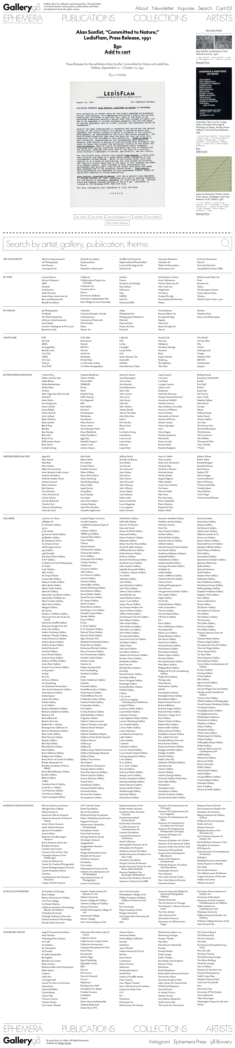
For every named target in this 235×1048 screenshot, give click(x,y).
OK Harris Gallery (167, 616)
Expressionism (88, 262)
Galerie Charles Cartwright (94, 724)
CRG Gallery (87, 571)
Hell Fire (85, 346)
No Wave (163, 292)
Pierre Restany (165, 503)
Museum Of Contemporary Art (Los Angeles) (173, 812)
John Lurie (124, 396)
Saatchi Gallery (166, 756)
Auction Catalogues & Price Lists (58, 326)
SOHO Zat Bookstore (168, 986)
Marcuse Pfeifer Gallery (131, 771)
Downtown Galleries (91, 295)
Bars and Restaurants (52, 299)
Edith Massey (87, 396)
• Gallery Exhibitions (206, 140)
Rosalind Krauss (205, 465)
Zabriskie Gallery (205, 782)
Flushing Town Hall (90, 985)
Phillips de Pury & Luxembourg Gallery (173, 672)
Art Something (49, 683)
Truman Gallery (205, 669)
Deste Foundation (89, 808)
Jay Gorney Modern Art (131, 607)
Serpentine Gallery (206, 521)
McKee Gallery (165, 534)
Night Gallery (165, 597)
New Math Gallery (167, 594)
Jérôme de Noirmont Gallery (133, 654)
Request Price (203, 62)
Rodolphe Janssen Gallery (171, 733)
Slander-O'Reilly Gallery (209, 546)
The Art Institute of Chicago (171, 902)
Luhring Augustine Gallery (132, 756)
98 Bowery (221, 1041)
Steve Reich (203, 403)
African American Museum (55, 805)
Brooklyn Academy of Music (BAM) (55, 767)
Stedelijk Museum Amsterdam (212, 860)
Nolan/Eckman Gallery (169, 604)
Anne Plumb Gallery (52, 654)
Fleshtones (86, 415)
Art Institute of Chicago (53, 891)
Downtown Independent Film (95, 298)
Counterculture (88, 289)
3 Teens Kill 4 (48, 374)
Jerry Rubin (125, 462)
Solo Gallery (203, 553)
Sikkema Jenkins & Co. (208, 534)
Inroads (123, 941)
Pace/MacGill (165, 629)
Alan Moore (47, 459)
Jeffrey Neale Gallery (130, 613)
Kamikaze (85, 356)
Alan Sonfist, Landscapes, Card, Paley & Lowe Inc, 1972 (212, 52)
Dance (84, 292)
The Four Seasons (205, 938)
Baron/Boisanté (49, 717)
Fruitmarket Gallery (90, 705)
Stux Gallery (203, 597)
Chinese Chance (50, 998)
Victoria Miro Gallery (207, 697)
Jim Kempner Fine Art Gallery (134, 616)
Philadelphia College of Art (132, 894)
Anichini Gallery (50, 651)
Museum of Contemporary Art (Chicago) (173, 806)
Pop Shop (163, 941)
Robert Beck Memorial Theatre (173, 973)
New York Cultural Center (171, 876)
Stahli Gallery (204, 572)
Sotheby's (202, 857)
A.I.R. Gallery (48, 569)
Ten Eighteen (164, 362)
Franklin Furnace (89, 991)
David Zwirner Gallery (91, 597)
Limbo (122, 343)
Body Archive (48, 963)
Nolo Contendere (166, 607)
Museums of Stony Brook (170, 849)
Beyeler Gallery (49, 740)
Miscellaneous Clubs (129, 366)
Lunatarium (125, 960)
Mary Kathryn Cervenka (170, 406)
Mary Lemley (164, 459)
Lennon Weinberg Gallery (132, 721)
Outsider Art (164, 262)
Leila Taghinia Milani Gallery (133, 717)
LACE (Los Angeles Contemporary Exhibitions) (133, 701)
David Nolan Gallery (91, 594)
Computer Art (87, 285)
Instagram (159, 1041)
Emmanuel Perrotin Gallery (94, 647)
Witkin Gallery (204, 745)
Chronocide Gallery (90, 552)
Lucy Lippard (126, 507)
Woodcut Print (204, 313)
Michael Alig (164, 465)
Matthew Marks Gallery (170, 521)
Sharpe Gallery (204, 524)
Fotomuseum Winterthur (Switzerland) (92, 825)
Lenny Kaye (125, 441)
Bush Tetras (47, 444)
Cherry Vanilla (88, 377)
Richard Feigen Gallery (169, 708)
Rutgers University (128, 912)
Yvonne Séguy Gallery (208, 779)
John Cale (124, 390)
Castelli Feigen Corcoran (93, 518)
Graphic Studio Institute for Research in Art (94, 892)
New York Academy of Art (93, 921)
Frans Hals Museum (90, 833)
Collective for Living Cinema (94, 940)
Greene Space (126, 931)
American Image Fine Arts (54, 625)
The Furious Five (205, 425)
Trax (199, 985)
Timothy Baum (204, 488)
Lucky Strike (125, 350)
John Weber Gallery (129, 632)
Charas (84, 543)
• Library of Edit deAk (218, 206)
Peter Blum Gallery (167, 664)
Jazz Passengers (127, 377)
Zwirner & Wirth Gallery (209, 789)
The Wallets (203, 438)
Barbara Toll (48, 714)
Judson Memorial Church (131, 951)
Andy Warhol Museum (53, 827)
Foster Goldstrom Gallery (93, 679)
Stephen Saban (204, 400)
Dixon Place (86, 950)
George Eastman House (92, 836)
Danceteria (86, 340)
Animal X (46, 396)
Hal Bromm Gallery (128, 518)
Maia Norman (126, 510)
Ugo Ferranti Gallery (207, 682)
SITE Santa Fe (204, 848)
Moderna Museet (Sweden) (133, 850)
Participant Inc (126, 1001)
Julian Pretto (125, 645)
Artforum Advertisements (54, 319)
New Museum (165, 873)
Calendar (85, 310)
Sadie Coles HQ (166, 759)
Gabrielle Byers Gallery (92, 714)
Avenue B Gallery (50, 698)
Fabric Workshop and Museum (96, 818)
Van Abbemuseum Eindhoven (211, 873)
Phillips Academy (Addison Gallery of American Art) (132, 899)
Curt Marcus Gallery (91, 574)
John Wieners (126, 484)
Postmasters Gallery (168, 686)
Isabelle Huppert (89, 441)
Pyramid (162, 350)
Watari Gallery (204, 726)
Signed (161, 319)
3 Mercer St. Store (50, 518)
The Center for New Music (171, 1005)
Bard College (48, 894)
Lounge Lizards (166, 384)
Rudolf (200, 380)
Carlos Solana (49, 497)
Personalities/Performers (170, 299)
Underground (204, 350)
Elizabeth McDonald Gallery (95, 641)
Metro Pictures (126, 963)
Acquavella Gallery (51, 578)
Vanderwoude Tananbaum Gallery (210, 693)
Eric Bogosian (87, 400)
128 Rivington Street (51, 546)
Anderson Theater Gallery (54, 635)
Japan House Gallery (129, 604)
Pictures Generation (207, 258)
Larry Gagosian (127, 503)
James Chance (88, 447)
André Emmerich (50, 647)
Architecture (48, 289)
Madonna (163, 390)
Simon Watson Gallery (208, 540)
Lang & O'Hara (127, 705)
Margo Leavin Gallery (130, 775)
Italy (121, 292)
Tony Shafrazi (204, 491)
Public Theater (165, 957)
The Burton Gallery (206, 607)
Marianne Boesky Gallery (131, 781)
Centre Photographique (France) (58, 867)
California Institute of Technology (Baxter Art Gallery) (58, 908)
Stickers (201, 310)
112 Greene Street (50, 543)
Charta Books (48, 992)
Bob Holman (48, 488)
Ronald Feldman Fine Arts (171, 740)
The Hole (201, 941)
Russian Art (202, 283)
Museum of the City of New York (174, 846)
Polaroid (123, 319)
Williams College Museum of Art (213, 920)
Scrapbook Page (166, 316)
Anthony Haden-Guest (53, 478)
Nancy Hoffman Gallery (170, 575)
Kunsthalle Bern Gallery (131, 686)
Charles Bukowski (50, 500)
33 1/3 (44, 527)
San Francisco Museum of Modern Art (209, 837)
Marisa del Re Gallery (130, 787)
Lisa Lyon (163, 377)
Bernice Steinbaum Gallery (55, 730)
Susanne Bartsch (205, 478)
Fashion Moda (88, 660)
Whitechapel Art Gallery (209, 735)
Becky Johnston (49, 484)
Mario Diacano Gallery (130, 784)
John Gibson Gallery (129, 619)
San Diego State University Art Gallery (134, 917)
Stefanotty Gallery (206, 578)
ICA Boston (86, 862)
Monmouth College (90, 915)
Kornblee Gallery (127, 677)
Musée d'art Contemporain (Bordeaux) (171, 854)
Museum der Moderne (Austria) (135, 877)
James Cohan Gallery (130, 591)
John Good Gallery (128, 623)
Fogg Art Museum (89, 821)
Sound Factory (165, 989)
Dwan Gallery (87, 619)
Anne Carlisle (48, 406)
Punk (199, 280)
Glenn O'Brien (87, 472)
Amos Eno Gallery (50, 628)
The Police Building (206, 960)
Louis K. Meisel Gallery (130, 749)
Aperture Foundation (52, 830)
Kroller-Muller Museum (130, 808)
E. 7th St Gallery (88, 625)
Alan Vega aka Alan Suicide (55, 393)
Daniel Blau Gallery (90, 584)
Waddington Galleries (208, 716)
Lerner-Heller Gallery (130, 727)
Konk (121, 428)
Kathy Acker (125, 497)
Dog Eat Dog (87, 393)
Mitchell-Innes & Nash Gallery (173, 546)
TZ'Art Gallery (204, 676)
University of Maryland (208, 896)
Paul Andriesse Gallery (169, 645)
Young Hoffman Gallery (209, 776)
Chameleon (47, 986)
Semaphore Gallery (168, 790)
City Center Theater (51, 1005)
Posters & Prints (126, 326)
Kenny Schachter (127, 500)
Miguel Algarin (165, 478)
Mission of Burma (166, 419)
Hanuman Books (127, 935)
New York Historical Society (171, 879)
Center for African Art (52, 860)
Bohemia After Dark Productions (57, 966)
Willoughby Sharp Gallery (210, 742)
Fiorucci (84, 979)
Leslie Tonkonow (127, 730)
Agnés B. (46, 456)
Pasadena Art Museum (208, 811)
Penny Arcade (165, 441)
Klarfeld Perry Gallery (130, 667)
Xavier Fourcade (205, 763)
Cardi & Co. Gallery (51, 787)
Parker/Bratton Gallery (169, 635)
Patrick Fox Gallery (167, 642)
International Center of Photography (92, 878)
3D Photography (50, 310)
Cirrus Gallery (87, 555)
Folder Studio (64, 1042)
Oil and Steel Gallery (168, 613)
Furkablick (86, 995)
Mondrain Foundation (130, 859)
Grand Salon (87, 781)
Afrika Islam (48, 387)
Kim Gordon (125, 422)
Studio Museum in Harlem (210, 863)
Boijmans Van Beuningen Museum (54, 838)
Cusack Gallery (88, 578)
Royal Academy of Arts (130, 909)
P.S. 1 (160, 619)
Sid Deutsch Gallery (207, 527)
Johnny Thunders (127, 412)
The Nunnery (203, 619)
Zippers (201, 366)
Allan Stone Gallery (51, 604)
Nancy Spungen (166, 425)
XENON (201, 359)
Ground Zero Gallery (91, 794)
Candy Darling (49, 447)
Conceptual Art (49, 268)
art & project (48, 670)
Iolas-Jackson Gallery (130, 565)
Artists (219, 18)
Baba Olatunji (49, 419)
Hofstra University (89, 896)
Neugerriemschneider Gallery (173, 591)
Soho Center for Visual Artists (172, 982)
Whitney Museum (206, 882)
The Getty (202, 866)
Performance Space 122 (169, 931)
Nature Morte (165, 581)
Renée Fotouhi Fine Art (169, 702)
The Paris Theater (205, 953)
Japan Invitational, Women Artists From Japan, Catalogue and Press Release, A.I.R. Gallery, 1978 (213, 196)
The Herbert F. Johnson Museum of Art (174, 907)
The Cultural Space (206, 931)
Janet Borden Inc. (127, 594)
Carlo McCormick (50, 494)
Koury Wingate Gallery (130, 680)
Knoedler (123, 670)
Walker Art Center (206, 879)
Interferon (124, 944)
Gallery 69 (86, 746)
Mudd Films (125, 973)
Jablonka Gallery (127, 578)
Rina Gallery (164, 717)
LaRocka (123, 337)
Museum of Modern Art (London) (169, 836)
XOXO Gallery (204, 767)
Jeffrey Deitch (126, 456)
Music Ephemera (166, 280)
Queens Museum (205, 827)
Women (201, 295)
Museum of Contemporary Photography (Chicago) (171, 830)
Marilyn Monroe (166, 403)
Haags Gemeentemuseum (94, 852)
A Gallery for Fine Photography (57, 562)
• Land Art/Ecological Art (213, 58)
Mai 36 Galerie (126, 768)
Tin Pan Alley (203, 340)
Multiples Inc (164, 569)
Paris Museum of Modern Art (211, 808)
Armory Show (48, 833)
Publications (88, 18)
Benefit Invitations (50, 302)
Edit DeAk (85, 456)
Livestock (124, 743)
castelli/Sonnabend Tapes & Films (94, 526)
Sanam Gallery (165, 771)
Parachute (124, 998)
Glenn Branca (87, 422)
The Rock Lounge (205, 963)
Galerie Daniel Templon (92, 727)
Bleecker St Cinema (51, 960)
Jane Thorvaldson (89, 500)
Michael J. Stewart (167, 468)
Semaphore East (166, 787)
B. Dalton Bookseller (51, 954)
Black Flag (47, 425)
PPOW (161, 689)
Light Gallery (125, 736)
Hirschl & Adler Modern (131, 546)
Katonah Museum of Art (131, 805)
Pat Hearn (163, 488)
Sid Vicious (202, 393)
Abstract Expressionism (53, 258)
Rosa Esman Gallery (168, 743)
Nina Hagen (164, 431)
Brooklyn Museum (50, 845)
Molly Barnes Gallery (168, 559)
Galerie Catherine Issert (92, 721)
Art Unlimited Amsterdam (54, 686)
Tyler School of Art (167, 915)
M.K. (121, 353)
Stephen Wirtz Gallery (208, 594)
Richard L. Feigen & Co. (169, 714)
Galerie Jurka (87, 730)
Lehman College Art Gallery (94, 903)
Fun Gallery (86, 708)
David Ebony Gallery (91, 590)
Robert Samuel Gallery (169, 730)
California (85, 276)
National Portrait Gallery (170, 578)
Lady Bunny (125, 434)
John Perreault (126, 481)
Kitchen (123, 954)
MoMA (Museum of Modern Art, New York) (135, 855)
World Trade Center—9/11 (210, 299)
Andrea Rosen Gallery (53, 641)
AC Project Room (50, 575)
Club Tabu (86, 337)
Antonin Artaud (49, 481)
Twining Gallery (205, 672)
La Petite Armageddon (92, 366)
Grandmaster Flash (90, 428)
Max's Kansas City (128, 356)
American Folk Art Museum (55, 814)
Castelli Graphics (89, 521)
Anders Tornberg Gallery (54, 632)
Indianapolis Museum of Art (94, 868)
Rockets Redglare (167, 447)
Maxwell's (124, 359)
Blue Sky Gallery (50, 743)
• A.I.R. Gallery (204, 202)
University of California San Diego (171, 922)
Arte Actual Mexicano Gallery (56, 689)
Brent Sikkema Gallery (53, 752)
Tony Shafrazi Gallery (207, 660)
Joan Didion (125, 472)
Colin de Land (49, 510)
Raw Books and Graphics (170, 960)
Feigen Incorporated (91, 667)
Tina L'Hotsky (203, 444)
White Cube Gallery (207, 732)
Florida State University (53, 922)
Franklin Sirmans (89, 468)
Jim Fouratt (124, 465)
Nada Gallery (165, 572)
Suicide (200, 406)
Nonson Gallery (166, 610)
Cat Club (46, 353)
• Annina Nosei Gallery (207, 136)
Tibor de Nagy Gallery (208, 647)
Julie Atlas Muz (126, 415)
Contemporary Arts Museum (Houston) (56, 878)
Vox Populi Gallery (206, 707)
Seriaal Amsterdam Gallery (171, 797)
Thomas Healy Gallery (208, 638)
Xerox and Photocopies (208, 316)
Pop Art (200, 262)
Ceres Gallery (87, 539)
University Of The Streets (209, 991)
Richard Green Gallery (169, 711)
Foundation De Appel (91, 988)
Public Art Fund (204, 823)
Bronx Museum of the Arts (54, 842)
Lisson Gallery (126, 740)
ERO (83, 966)
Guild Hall (86, 849)
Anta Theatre (48, 935)
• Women (209, 210)
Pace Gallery (164, 623)
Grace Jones (87, 425)
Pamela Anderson (167, 434)
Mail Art (123, 299)
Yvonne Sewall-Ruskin (208, 497)
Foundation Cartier (90, 830)
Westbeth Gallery (206, 729)
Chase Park (47, 995)
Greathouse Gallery (90, 784)
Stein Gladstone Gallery (209, 581)
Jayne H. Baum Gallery (130, 610)
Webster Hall (203, 356)
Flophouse (86, 982)
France (122, 280)
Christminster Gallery (91, 549)
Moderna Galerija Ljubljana (172, 553)
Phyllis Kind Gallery (167, 676)
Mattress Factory (166, 524)
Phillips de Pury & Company (210, 820)
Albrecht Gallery (50, 591)
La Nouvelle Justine (90, 362)
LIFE (121, 340)
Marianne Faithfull (167, 400)
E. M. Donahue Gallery (92, 628)
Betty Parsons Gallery (52, 736)
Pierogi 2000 (164, 679)
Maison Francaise (89, 906)
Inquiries (185, 7)
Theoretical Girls (205, 441)
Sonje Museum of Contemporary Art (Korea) (213, 853)
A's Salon (46, 565)
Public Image (164, 954)
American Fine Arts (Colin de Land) (56, 618)
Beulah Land (48, 350)
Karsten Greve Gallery (130, 658)
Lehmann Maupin (128, 714)
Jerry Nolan (125, 380)
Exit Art (84, 969)
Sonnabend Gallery (207, 556)
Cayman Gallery (89, 530)
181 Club (46, 340)
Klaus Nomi (125, 425)
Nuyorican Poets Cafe (130, 989)
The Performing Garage (209, 956)
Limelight (124, 346)
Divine (84, 387)
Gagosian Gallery (89, 717)
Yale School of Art (206, 923)
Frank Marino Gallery (91, 692)
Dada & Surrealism (90, 258)
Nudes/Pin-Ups (166, 295)
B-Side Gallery (49, 702)
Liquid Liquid (164, 374)
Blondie (45, 428)
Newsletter (163, 7)
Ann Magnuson (49, 403)
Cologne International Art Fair (95, 947)
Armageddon (48, 346)
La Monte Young (127, 431)
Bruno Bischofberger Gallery (56, 771)
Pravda (162, 947)
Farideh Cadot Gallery (92, 657)
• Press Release (212, 141)
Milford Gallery (165, 543)
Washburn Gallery (206, 723)
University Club (204, 988)
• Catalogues (214, 204)
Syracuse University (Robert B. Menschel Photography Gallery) (173, 894)
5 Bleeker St (47, 521)
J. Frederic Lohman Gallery (132, 572)
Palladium (163, 343)
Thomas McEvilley (206, 484)
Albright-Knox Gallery (53, 808)
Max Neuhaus (165, 412)
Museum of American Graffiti (133, 881)
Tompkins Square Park (208, 979)
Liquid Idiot (125, 447)
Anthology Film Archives (53, 938)
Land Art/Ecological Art (118, 217)
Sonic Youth (203, 396)
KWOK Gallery (126, 689)
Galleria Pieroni (88, 740)
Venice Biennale (205, 995)
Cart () (224, 8)
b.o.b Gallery (48, 705)
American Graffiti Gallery (54, 622)
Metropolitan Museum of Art (133, 844)
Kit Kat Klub (86, 359)
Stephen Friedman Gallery (210, 591)
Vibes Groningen (205, 998)
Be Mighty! (47, 957)
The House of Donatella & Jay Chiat (211, 946)
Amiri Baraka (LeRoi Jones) (55, 472)
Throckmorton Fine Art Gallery (212, 644)
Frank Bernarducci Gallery (93, 689)
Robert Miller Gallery (168, 727)
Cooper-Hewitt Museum (53, 882)
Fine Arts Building (89, 670)
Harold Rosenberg (90, 481)
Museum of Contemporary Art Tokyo (173, 818)
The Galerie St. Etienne (208, 610)
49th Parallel (48, 553)
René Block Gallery (167, 698)
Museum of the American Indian (174, 843)
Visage (200, 353)
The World (202, 337)
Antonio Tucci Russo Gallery (55, 667)
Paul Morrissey (165, 497)
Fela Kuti (85, 409)
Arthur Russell (48, 412)
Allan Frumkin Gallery (52, 600)
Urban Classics (204, 685)
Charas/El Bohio (50, 989)
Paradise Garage (166, 346)
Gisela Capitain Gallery (92, 775)
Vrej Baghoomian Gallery (209, 710)
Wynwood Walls (205, 760)
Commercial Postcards (92, 319)
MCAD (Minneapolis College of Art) (96, 911)
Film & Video (87, 323)
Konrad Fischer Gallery (130, 673)
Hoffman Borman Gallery (131, 550)
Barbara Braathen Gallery (55, 708)
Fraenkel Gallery (89, 686)
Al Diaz (45, 390)
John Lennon (125, 393)
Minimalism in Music (168, 276)
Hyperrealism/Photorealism (133, 262)
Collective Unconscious (92, 944)
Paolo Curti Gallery (167, 632)
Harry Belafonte (88, 431)
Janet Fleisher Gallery (130, 597)
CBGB (44, 356)
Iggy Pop (85, 438)
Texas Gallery (204, 604)
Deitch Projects (88, 603)
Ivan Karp (85, 497)
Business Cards (49, 329)
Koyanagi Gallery (128, 683)
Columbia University (52, 912)
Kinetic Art (86, 329)
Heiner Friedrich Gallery (131, 537)
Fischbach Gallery (89, 673)
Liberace (123, 444)
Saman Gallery (165, 768)
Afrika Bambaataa (51, 384)
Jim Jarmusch (126, 468)
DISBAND (85, 384)
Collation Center (89, 937)
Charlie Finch (48, 503)
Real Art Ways (165, 963)
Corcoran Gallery (89, 568)
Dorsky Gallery (88, 616)
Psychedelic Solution (168, 692)
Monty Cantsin (165, 422)
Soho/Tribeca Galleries (117, 223)
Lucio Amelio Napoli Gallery (133, 752)
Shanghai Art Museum (208, 845)
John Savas (125, 400)
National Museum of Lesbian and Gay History (172, 866)
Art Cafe (46, 941)
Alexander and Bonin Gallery (56, 594)
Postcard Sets (126, 323)
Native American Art (168, 283)
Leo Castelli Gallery (129, 724)
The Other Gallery (206, 623)
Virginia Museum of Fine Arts (211, 876)
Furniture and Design (129, 283)
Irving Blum (86, 491)
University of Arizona (168, 918)
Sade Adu (202, 390)
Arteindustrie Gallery (52, 692)
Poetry (161, 302)
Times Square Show (207, 292)
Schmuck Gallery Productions (172, 778)
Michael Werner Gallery (170, 540)
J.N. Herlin (124, 575)
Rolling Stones (204, 374)
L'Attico (123, 693)
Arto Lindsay (48, 415)
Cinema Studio (49, 1001)
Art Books (46, 313)
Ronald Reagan (205, 462)
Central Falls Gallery (91, 536)
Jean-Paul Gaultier (90, 507)
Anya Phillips (48, 409)
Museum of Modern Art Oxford (173, 840)
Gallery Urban (88, 756)
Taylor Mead (203, 415)
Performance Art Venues (131, 1005)
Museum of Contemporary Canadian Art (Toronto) (171, 824)
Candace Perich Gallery (53, 784)
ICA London (86, 865)
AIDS (44, 283)
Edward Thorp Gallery (92, 632)
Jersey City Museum (90, 883)
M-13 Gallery (125, 762)
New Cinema (125, 979)
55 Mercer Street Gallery (54, 534)
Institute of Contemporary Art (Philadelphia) (95, 873)
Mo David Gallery (167, 550)
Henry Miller (87, 484)
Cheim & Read (88, 546)
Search (205, 7)
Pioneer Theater (166, 938)
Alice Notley (48, 465)
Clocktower (86, 565)
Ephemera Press (190, 1041)
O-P (121, 992)
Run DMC (202, 384)
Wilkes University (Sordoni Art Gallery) (212, 916)
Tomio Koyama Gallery (208, 657)
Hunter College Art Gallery (94, 900)
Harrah (84, 343)
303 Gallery (47, 550)
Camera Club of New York (55, 851)
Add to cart (117, 52)
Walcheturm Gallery (207, 719)
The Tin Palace (204, 966)
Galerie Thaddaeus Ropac (94, 733)
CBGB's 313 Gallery (90, 533)
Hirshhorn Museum (90, 858)
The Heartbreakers (206, 428)
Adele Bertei (48, 380)
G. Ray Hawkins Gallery (92, 711)
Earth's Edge (87, 956)
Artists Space (48, 695)
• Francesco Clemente (218, 138)
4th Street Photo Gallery (53, 556)
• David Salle (224, 136)
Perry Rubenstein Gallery (170, 661)
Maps (122, 310)
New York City (165, 286)
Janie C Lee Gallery (129, 600)
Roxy (160, 353)
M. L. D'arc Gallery (128, 765)
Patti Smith (163, 438)
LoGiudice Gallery (128, 746)
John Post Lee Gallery (130, 629)
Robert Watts (164, 510)
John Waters (125, 406)
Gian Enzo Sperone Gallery (94, 771)
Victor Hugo (203, 494)
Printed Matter (165, 951)
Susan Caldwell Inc (206, 600)
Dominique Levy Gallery (92, 609)
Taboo (200, 409)
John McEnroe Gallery (130, 626)
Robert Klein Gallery (168, 724)
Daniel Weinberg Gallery (93, 587)
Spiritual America (205, 569)
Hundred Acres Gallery (130, 562)
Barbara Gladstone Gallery (55, 711)
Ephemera (22, 18)
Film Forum (86, 972)
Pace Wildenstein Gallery (170, 626)
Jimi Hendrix (125, 384)
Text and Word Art (206, 265)
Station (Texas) (165, 995)
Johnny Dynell (126, 409)
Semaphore (164, 784)
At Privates (47, 951)
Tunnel (200, 346)
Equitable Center (89, 963)
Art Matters (47, 944)
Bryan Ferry (47, 438)
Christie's (46, 873)
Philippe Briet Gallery (168, 667)
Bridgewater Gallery (52, 756)
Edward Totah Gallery (91, 635)
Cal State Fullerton (51, 903)
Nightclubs (163, 289)
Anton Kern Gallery (51, 663)
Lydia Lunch (164, 387)
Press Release (153, 217)
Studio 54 (162, 359)
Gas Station (125, 286)
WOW (200, 1004)
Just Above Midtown (129, 651)
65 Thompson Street (51, 540)
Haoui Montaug (88, 478)
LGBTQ (122, 295)
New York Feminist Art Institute (134, 986)
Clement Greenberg (52, 507)
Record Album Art (167, 313)
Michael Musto (165, 472)
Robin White (203, 459)
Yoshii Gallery (204, 773)
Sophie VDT (203, 472)
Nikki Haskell (164, 481)
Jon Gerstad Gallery (129, 635)
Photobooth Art (126, 313)
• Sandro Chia (208, 143)
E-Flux (84, 622)
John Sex (123, 403)
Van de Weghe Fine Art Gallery (212, 688)
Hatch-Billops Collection (131, 938)
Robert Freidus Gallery (169, 721)
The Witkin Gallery (206, 629)
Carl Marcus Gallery (52, 793)
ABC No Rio (47, 572)
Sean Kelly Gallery (167, 781)
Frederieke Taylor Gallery (93, 698)
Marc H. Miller (165, 456)
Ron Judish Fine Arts (168, 736)
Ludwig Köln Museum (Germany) (130, 837)
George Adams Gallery (92, 768)
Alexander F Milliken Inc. (54, 597)
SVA (121, 921)
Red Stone (163, 966)
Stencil (161, 329)
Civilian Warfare (89, 562)
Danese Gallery (88, 581)
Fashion (123, 276)
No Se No (163, 600)
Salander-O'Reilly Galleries (171, 762)
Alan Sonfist (81, 217)
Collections (160, 18)
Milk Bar (123, 362)
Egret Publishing (89, 960)
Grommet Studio (89, 790)
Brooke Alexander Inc (52, 762)
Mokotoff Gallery (166, 556)
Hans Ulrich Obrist (90, 475)
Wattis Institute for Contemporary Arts (207, 907)
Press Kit (123, 329)
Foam (83, 676)
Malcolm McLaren (167, 393)
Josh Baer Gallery (128, 642)
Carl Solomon (48, 491)
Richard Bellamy (166, 705)
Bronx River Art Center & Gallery (58, 759)
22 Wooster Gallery (51, 524)
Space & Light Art (167, 326)
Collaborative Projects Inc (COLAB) (93, 281)
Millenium (124, 966)
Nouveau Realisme (167, 258)
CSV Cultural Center (90, 805)
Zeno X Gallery (204, 786)
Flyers (83, 326)
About (141, 7)
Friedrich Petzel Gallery (92, 702)
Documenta (86, 953)
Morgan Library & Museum (132, 862)
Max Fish (162, 527)
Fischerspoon (87, 412)
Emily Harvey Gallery (91, 644)
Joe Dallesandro (127, 387)
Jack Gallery (125, 581)
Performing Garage (168, 935)
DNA (83, 390)
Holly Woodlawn (89, 434)
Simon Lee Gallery (206, 537)
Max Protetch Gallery (169, 531)
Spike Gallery (204, 565)
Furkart (84, 998)
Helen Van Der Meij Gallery (133, 543)
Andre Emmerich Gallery (54, 638)
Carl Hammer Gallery (52, 790)
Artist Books (47, 323)
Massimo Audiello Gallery (171, 518)
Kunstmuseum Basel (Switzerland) (129, 819)
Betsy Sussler (48, 422)
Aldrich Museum (50, 811)
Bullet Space (48, 970)
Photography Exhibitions (131, 316)
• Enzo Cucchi (202, 138)
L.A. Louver (125, 696)
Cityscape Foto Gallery (92, 558)
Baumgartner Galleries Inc (55, 727)
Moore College (88, 918)
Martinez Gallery (127, 794)
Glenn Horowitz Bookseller (93, 1001)
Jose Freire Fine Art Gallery (132, 638)
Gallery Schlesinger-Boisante (95, 752)
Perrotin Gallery (166, 658)
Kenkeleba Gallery (128, 661)
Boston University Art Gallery (56, 897)
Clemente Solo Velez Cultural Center (95, 933)
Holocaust (124, 289)
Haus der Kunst (126, 527)
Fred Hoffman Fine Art (91, 695)
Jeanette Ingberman (91, 510)
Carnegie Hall (49, 979)
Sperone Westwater (207, 562)
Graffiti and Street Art (130, 258)
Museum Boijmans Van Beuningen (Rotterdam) (132, 873)
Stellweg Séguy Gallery (208, 588)
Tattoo (200, 286)
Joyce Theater (126, 947)
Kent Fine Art (125, 664)
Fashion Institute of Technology (57, 919)
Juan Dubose (125, 494)
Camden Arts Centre (52, 848)
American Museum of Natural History (56, 819)
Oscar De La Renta (167, 484)
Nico (160, 428)
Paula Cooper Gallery (169, 654)
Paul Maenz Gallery (168, 651)
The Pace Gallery (205, 626)
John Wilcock (125, 488)
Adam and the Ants (51, 377)
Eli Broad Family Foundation (94, 814)
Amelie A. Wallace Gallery (55, 613)
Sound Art (163, 323)
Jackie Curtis (87, 444)
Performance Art (166, 268)
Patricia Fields (165, 491)
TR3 (199, 343)
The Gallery (203, 613)
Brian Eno (46, 434)
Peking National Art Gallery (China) (211, 816)
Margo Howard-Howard (170, 396)
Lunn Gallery (125, 759)
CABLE (45, 780)
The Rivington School (207, 289)
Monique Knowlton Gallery (171, 565)
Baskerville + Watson (52, 724)
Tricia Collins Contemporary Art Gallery (212, 665)
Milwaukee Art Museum (131, 847)
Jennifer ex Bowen (128, 459)
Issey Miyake (87, 494)
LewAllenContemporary (131, 733)
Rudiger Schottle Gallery (170, 749)
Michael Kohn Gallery (169, 537)
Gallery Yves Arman (90, 759)
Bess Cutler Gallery (51, 733)
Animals (46, 286)
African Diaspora (50, 280)
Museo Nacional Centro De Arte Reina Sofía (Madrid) (135, 867)
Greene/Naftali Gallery (92, 787)
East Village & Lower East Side (96, 301)
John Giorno (125, 478)
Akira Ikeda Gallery (51, 585)
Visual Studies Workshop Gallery (213, 704)
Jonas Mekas (125, 491)
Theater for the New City (209, 969)
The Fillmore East (205, 935)
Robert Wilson (204, 456)
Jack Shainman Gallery (130, 585)
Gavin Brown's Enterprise (93, 765)
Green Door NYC (89, 1007)
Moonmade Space (128, 970)
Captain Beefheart (90, 374)
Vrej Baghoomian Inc (207, 713)
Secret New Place (167, 976)
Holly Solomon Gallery (130, 553)
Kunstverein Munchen (130, 823)
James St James (127, 374)
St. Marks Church (166, 992)
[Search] (117, 246)
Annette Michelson (51, 475)
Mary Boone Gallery (129, 797)
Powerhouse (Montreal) (169, 944)
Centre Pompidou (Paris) (54, 870)
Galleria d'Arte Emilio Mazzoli (95, 736)
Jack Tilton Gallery (128, 588)
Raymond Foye (165, 507)
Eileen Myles (87, 459)
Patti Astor (163, 494)
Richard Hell (164, 444)
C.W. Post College (50, 900)
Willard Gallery (205, 739)
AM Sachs (47, 610)
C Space (46, 973)
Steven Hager (204, 475)
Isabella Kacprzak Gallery (132, 569)
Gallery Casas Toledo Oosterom (96, 749)
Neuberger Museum (168, 870)
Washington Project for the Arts (212, 1001)
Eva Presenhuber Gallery (93, 654)
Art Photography (50, 262)
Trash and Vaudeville (207, 982)
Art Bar (45, 673)
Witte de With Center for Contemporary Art (209, 750)
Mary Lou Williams (167, 409)
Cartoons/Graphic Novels (93, 313)
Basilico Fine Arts (50, 721)
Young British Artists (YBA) (210, 268)
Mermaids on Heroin (168, 415)
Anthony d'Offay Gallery (54, 660)
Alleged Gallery (49, 607)
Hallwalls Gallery (127, 521)
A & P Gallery (48, 559)
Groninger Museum (90, 839)
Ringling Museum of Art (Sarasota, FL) (208, 831)
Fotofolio (85, 683)
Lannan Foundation (129, 832)
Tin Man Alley (204, 654)
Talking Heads (204, 412)
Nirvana (162, 340)
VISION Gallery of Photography (212, 700)
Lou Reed (163, 380)
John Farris (124, 475)
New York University (129, 891)
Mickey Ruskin (165, 475)
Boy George (47, 431)
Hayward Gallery (128, 534)
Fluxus (84, 265)
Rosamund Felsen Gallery (171, 746)
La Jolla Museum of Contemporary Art (129, 828)
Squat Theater (165, 356)
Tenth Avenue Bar (167, 1001)
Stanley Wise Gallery (207, 575)
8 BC (44, 337)
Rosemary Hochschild (208, 377)
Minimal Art (125, 268)
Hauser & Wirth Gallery (131, 531)
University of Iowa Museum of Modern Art (211, 892)
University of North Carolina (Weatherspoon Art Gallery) (212, 901)
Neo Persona (164, 588)
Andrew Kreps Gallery (53, 644)
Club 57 (45, 362)
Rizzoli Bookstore (166, 970)
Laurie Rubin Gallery (129, 711)
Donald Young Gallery (92, 613)
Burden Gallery (49, 774)
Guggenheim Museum (92, 846)
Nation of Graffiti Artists (131, 976)
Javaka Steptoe (88, 503)
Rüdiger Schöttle (166, 752)
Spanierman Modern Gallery (211, 559)
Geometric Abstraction (92, 268)
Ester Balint (86, 406)
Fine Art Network (89, 976)
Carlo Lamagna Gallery (53, 796)
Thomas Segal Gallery (208, 641)
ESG (83, 403)
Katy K (122, 419)
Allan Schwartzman (51, 468)
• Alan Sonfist (203, 57)
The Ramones (204, 431)
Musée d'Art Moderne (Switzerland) (169, 860)
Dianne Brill (86, 380)
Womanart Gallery (206, 757)
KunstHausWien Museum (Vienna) (131, 813)
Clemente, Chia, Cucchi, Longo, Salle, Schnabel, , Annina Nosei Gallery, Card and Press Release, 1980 (212, 127)
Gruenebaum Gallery (91, 797)
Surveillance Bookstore (169, 998)
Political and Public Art (208, 276)
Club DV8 (46, 366)
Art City (45, 676)
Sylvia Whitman (205, 481)
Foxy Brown (86, 419)
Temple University (167, 899)
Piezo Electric (164, 683)
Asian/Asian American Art (55, 295)
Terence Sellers (204, 419)
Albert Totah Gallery (52, 588)
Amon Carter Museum (53, 823)
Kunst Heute (125, 957)
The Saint (163, 366)
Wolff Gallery (203, 754)
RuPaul (200, 387)
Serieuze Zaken (205, 518)
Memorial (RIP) (126, 302)
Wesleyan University (207, 911)
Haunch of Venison (128, 524)
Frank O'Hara (87, 465)
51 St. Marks (47, 531)
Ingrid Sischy (87, 488)
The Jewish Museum (207, 869)
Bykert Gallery (49, 777)
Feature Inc (86, 663)
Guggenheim (87, 842)
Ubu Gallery (203, 679)
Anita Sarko (47, 400)
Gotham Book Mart (90, 1004)
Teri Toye (201, 422)
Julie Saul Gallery (128, 648)
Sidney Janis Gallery (207, 531)
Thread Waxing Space (208, 972)
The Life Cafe (203, 950)
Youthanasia (203, 362)
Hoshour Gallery (127, 556)
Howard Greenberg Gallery (133, 559)
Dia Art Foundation (90, 811)
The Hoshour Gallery (207, 616)
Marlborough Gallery (129, 790)
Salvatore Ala (165, 765)
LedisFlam (138, 217)
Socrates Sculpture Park (170, 979)
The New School (166, 911)
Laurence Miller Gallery (131, 708)
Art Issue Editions (50, 679)
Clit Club (46, 359)
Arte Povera (47, 265)
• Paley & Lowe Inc (222, 59)
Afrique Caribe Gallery (53, 581)
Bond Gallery (48, 749)
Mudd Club (163, 337)
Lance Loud (125, 438)
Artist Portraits (49, 292)
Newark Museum (166, 883)
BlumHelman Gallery (52, 746)
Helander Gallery (128, 540)
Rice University (126, 906)
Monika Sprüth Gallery (169, 562)
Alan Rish (46, 462)
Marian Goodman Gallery (132, 778)
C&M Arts (46, 976)
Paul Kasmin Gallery (168, 648)
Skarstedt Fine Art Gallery (210, 543)
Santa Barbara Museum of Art (212, 841)
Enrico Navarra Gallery (92, 651)
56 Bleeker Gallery (51, 537)
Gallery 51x (86, 743)
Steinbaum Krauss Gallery (210, 585)
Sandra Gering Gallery (169, 775)
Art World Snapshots (52, 316)
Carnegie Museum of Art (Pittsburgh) (54, 856)
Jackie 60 (85, 353)
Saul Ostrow (203, 468)
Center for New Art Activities (56, 982)
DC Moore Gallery (90, 600)
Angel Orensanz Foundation (56, 931)
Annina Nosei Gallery (52, 657)
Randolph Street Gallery (170, 695)
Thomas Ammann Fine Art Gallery (210, 634)
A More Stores (49, 276)
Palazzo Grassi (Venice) (209, 805)
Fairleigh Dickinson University (56, 916)
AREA (44, 343)
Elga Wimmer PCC (90, 638)
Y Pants (200, 447)
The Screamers (204, 434)
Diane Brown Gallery (91, 606)
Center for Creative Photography (58, 864)
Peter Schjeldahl (166, 500)
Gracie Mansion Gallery (92, 778)
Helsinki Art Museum (91, 855)
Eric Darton (86, 462)
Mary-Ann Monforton (168, 462)
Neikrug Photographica (170, 585)
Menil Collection (127, 841)
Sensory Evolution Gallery (170, 794)
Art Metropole (49, 947)
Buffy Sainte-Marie (51, 441)
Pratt (121, 903)
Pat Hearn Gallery (167, 638)
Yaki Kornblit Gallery (207, 770)
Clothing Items (88, 316)
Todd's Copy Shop (206, 976)
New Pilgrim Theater (129, 982)
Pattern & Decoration (168, 265)
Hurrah (84, 350)
